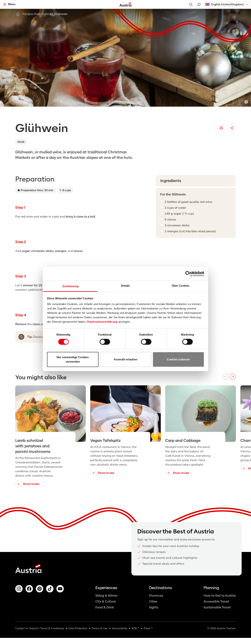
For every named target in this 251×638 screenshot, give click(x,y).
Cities (153, 601)
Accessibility (119, 628)
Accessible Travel (216, 601)
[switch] (105, 342)
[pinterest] (39, 588)
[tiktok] (49, 588)
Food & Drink (104, 607)
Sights (153, 607)
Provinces (156, 596)
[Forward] (233, 376)
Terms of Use (100, 628)
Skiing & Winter (106, 596)
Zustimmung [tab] (70, 286)
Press (147, 628)
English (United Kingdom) (227, 4)
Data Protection (77, 628)
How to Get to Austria (220, 596)
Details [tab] (125, 285)
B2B (134, 628)
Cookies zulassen (178, 359)
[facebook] (29, 588)
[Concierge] (199, 4)
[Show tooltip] (246, 102)
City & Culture (105, 601)
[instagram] (19, 588)
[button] (227, 4)
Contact (20, 628)
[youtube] (60, 588)
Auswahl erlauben (125, 359)
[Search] (191, 4)
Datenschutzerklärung (102, 321)
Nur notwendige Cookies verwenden (73, 359)
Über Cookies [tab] (180, 285)
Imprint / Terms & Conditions (46, 628)
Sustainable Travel (217, 607)
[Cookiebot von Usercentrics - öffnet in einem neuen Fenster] (188, 273)
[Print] (221, 128)
